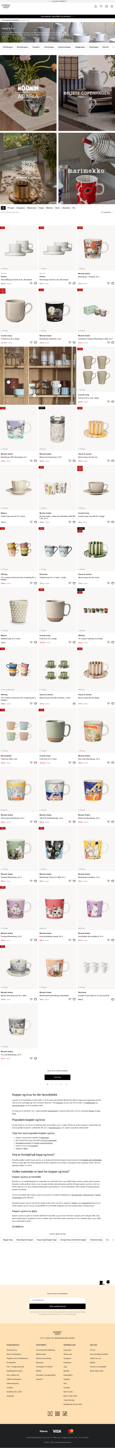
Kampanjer (67, 1362)
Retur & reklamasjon (14, 1354)
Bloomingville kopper (25, 1240)
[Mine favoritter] (101, 6)
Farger (41, 208)
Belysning (39, 1362)
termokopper (53, 1111)
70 (61, 1084)
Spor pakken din (13, 1375)
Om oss (92, 1350)
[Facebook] (50, 1413)
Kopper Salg (8, 1240)
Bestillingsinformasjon (15, 1371)
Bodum (91, 1111)
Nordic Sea (88, 1195)
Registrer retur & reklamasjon (17, 1358)
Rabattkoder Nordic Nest (73, 1404)
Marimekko (45, 1138)
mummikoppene (55, 1128)
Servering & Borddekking (10, 20)
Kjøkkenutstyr (41, 1354)
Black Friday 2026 (70, 1396)
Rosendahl (34, 1146)
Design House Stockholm (43, 1143)
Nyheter (67, 1371)
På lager (11, 208)
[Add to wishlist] (31, 283)
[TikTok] (65, 1413)
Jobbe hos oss (95, 1358)
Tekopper (36, 47)
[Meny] (112, 6)
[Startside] (6, 6)
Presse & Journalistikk (98, 1367)
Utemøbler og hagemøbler (46, 1375)
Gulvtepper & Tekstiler (44, 1367)
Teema (18, 1148)
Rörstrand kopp (96, 1240)
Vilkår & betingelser (14, 1379)
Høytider (67, 1379)
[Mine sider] (95, 6)
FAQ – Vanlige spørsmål (15, 1367)
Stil (73, 208)
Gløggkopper (80, 47)
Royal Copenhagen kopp (47, 1240)
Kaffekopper (8, 47)
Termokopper (49, 47)
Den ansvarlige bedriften (99, 1354)
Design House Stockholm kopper (73, 1240)
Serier (57, 208)
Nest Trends (68, 1392)
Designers (67, 1358)
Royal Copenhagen (49, 1140)
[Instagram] (57, 1413)
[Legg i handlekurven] (35, 283)
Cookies (10, 1388)
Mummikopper (22, 47)
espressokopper (18, 1105)
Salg (65, 1367)
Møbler (38, 1371)
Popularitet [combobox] (107, 212)
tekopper (59, 1103)
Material (49, 208)
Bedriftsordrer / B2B (14, 1392)
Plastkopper (94, 47)
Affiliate (92, 1362)
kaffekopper (90, 1103)
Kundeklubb (11, 1362)
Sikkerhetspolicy (13, 1383)
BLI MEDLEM (52, 1)
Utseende (66, 208)
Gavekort (39, 1379)
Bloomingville (77, 1195)
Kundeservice (12, 1350)
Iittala (26, 1148)
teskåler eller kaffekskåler (92, 1160)
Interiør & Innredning (43, 1358)
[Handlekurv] (106, 6)
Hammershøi (86, 1203)
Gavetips (67, 1388)
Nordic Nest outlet (96, 1371)
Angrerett (10, 1396)
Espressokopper (64, 47)
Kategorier (21, 208)
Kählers (74, 1203)
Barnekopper (108, 47)
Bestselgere (68, 1375)
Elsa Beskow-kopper (23, 1143)
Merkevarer (31, 208)
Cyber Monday (69, 1400)
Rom (65, 1383)
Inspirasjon (67, 1350)
